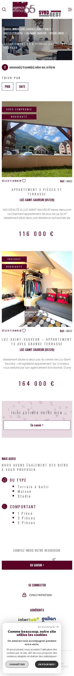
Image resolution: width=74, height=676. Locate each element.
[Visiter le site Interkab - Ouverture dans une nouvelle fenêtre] (28, 619)
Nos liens (63, 666)
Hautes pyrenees (13, 33)
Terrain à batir (34, 486)
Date (22, 86)
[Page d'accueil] (37, 9)
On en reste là (46, 627)
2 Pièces (27, 522)
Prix (7, 86)
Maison (25, 491)
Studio (24, 496)
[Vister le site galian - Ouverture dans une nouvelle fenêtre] (49, 619)
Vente (48, 28)
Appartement (57, 33)
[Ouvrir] (4, 9)
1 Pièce (25, 513)
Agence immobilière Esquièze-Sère (22, 28)
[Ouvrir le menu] (70, 9)
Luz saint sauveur (36, 33)
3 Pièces (27, 518)
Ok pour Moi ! (46, 664)
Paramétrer (17, 664)
